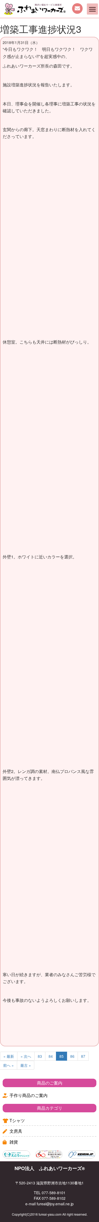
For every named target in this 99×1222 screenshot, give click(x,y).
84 (51, 1056)
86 (72, 1056)
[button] (92, 9)
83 (40, 1056)
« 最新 (8, 1056)
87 (83, 1056)
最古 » (25, 1065)
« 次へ (26, 1056)
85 (61, 1056)
